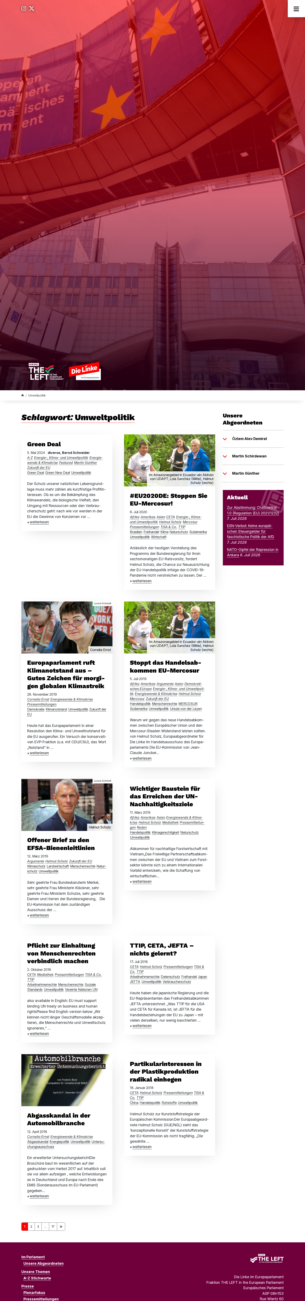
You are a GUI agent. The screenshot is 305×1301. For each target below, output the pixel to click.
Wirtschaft (158, 537)
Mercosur (190, 522)
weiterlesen (39, 522)
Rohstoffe (169, 1103)
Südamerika (198, 532)
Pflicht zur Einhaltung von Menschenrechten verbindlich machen (61, 953)
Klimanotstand (56, 709)
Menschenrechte (164, 704)
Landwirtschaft (58, 866)
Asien (161, 517)
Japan (202, 977)
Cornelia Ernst (38, 699)
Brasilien (136, 532)
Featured (66, 463)
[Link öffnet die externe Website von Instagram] (23, 8)
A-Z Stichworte (37, 1278)
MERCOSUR (188, 704)
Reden (142, 827)
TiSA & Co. (168, 527)
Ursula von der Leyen (186, 709)
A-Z (30, 458)
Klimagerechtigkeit (165, 832)
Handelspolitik (140, 704)
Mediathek (170, 822)
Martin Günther (85, 463)
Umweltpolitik (81, 472)
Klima (164, 532)
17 (53, 1226)
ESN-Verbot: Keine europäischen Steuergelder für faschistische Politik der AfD (250, 531)
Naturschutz (179, 532)
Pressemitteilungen (144, 527)
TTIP (181, 527)
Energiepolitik (59, 1142)
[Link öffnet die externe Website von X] (31, 8)
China (134, 1103)
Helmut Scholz (170, 522)
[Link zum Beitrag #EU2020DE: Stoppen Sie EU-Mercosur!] (169, 460)
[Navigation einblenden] (296, 8)
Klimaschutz (36, 866)
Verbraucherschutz (177, 982)
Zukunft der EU (38, 468)
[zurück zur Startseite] (64, 370)
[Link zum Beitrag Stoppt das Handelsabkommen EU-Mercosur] (169, 627)
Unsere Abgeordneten (43, 1263)
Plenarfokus (34, 1292)
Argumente (165, 684)
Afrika (134, 517)
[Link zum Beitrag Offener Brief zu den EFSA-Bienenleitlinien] (66, 804)
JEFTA (135, 982)
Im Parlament (33, 1257)
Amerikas (148, 517)
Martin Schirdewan (249, 456)
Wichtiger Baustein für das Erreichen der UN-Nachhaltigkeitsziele (165, 796)
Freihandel (151, 532)
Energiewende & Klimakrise (71, 699)
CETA (170, 517)
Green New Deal (57, 472)
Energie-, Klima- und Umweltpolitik (61, 458)
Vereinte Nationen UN (81, 989)
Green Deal (44, 444)
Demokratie (35, 709)
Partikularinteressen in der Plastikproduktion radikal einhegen (166, 1071)
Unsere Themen (35, 1271)
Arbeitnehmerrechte (42, 984)
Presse (27, 1286)
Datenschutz (170, 977)
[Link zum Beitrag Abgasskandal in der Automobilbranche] (66, 1080)
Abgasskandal (37, 1142)
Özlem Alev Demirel (249, 438)
